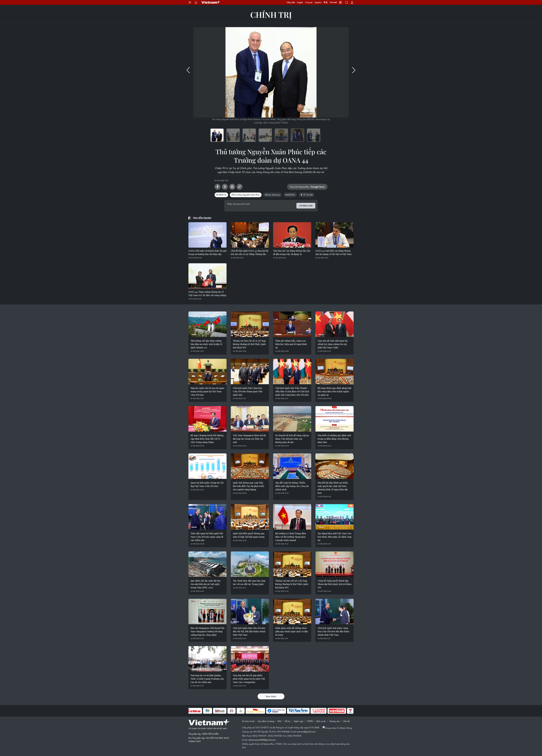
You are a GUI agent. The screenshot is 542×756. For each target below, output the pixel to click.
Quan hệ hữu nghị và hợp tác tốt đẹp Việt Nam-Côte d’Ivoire (207, 484)
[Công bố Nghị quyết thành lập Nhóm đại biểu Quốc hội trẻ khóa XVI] (334, 564)
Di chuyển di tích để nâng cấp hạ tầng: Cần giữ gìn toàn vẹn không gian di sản (292, 439)
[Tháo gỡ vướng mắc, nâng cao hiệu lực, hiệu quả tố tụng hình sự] (292, 324)
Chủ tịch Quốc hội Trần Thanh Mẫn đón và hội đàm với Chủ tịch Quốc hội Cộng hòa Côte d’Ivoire (292, 391)
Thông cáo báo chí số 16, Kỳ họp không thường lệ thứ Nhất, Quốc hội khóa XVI (249, 344)
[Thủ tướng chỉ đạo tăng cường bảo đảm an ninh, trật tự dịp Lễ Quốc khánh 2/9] (207, 324)
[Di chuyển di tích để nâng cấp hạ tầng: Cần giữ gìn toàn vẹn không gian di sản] (292, 419)
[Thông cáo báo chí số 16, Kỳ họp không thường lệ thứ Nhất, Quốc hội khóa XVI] (250, 324)
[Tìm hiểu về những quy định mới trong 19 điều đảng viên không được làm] (334, 419)
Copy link (239, 187)
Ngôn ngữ (298, 721)
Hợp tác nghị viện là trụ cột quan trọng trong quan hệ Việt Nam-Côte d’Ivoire (207, 391)
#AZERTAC (290, 194)
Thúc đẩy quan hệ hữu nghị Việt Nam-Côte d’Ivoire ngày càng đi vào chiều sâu (207, 537)
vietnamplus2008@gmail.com (262, 739)
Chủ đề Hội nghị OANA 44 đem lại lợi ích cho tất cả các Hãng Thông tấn (249, 252)
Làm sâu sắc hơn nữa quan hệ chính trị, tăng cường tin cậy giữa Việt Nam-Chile (333, 344)
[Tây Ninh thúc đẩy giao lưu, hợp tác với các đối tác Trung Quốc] (250, 564)
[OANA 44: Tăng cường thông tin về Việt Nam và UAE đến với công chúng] (207, 276)
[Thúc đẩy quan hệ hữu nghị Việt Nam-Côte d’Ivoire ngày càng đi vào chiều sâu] (207, 517)
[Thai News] (241, 711)
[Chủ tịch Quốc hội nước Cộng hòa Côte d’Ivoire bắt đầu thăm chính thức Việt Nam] (334, 611)
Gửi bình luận (305, 206)
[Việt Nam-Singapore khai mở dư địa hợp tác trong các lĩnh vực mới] (250, 419)
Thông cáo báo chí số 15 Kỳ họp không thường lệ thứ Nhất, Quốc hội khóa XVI (291, 584)
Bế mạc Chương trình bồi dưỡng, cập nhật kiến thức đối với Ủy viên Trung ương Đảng (207, 439)
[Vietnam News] (298, 711)
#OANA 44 (221, 194)
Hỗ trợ (287, 721)
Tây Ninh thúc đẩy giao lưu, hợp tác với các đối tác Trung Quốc (249, 582)
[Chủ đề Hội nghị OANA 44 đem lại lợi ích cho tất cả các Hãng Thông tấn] (250, 235)
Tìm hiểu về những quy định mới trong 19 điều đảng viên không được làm (334, 439)
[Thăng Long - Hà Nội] (340, 2)
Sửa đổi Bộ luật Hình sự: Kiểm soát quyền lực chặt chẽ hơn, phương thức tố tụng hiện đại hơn (333, 487)
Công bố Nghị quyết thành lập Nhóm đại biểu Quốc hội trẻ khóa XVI (334, 584)
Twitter (225, 187)
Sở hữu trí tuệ (248, 721)
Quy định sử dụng (266, 721)
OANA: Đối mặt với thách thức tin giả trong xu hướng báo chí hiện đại (207, 252)
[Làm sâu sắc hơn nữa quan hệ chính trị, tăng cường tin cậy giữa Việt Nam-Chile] (334, 324)
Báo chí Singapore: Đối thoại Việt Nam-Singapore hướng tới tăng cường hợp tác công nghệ (207, 631)
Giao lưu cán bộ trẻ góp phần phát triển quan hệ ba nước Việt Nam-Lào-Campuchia (249, 679)
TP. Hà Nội (308, 194)
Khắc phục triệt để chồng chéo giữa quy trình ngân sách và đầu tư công (291, 631)
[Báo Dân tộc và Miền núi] (192, 711)
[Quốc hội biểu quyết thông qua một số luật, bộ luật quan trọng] (250, 517)
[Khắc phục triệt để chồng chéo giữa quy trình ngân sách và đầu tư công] (292, 611)
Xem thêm (271, 696)
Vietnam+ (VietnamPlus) (210, 2)
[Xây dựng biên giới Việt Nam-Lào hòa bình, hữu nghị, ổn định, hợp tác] (334, 517)
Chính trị (271, 14)
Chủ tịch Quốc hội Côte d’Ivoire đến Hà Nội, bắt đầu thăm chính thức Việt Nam (249, 631)
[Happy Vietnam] (255, 711)
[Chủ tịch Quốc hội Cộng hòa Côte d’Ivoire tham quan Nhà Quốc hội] (250, 371)
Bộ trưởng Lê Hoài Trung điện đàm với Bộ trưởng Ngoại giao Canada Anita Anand (290, 537)
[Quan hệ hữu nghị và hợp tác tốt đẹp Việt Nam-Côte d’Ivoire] (207, 466)
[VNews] (350, 711)
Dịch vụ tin (321, 721)
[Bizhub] (220, 711)
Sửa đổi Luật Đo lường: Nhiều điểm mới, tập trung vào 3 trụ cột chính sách (292, 486)
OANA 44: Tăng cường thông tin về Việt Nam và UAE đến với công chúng (207, 293)
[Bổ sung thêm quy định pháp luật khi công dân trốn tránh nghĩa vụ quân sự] (334, 371)
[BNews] (207, 711)
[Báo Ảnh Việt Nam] (336, 711)
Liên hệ (346, 721)
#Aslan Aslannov (272, 194)
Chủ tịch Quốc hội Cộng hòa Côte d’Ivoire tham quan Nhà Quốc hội (247, 391)
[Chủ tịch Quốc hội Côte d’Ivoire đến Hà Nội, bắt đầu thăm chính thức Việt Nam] (250, 611)
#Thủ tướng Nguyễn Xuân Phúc (245, 194)
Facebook (217, 187)
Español (318, 2)
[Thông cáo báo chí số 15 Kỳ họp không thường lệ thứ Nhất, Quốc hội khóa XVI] (292, 564)
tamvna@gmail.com (306, 731)
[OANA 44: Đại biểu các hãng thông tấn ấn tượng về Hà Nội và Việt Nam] (334, 235)
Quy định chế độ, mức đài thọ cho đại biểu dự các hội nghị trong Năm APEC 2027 (206, 584)
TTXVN (310, 721)
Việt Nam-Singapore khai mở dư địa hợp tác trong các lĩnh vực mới (249, 439)
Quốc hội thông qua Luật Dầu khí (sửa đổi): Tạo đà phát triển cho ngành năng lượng (248, 486)
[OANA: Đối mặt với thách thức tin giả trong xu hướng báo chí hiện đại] (207, 235)
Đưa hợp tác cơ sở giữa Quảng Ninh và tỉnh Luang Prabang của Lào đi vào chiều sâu (207, 679)
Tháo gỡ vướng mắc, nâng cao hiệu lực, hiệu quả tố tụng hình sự (291, 344)
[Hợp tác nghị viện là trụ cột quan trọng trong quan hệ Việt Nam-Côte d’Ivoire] (207, 371)
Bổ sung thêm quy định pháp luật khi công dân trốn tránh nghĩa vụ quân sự (334, 391)
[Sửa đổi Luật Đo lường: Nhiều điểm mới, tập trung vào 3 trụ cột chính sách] (292, 466)
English (300, 2)
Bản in (232, 187)
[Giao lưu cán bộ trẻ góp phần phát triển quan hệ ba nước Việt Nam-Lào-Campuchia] (250, 659)
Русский (333, 2)
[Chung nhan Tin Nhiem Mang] (338, 728)
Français (308, 2)
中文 (326, 2)
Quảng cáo (334, 721)
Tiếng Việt (291, 2)
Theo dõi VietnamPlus (299, 186)
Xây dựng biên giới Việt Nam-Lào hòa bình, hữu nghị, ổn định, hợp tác (334, 537)
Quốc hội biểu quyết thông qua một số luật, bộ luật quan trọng (249, 535)
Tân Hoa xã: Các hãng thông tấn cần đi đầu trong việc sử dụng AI (291, 252)
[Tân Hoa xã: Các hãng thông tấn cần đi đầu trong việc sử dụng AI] (292, 235)
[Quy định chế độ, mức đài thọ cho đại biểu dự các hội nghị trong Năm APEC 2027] (207, 564)
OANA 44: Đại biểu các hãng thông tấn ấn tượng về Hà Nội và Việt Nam (333, 252)
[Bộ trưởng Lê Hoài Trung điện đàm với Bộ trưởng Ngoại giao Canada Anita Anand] (292, 517)
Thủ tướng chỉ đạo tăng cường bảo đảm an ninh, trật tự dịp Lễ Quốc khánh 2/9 (206, 344)
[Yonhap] (276, 711)
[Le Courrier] (319, 711)
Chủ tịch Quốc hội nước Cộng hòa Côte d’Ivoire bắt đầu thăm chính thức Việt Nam (333, 631)
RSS (279, 721)
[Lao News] (231, 711)
